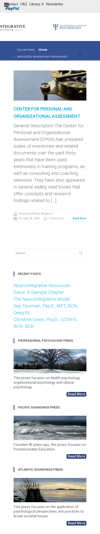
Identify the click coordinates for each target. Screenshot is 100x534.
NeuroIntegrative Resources (42, 285)
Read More (79, 218)
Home (43, 49)
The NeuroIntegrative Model (42, 299)
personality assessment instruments (42, 56)
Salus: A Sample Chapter (39, 292)
